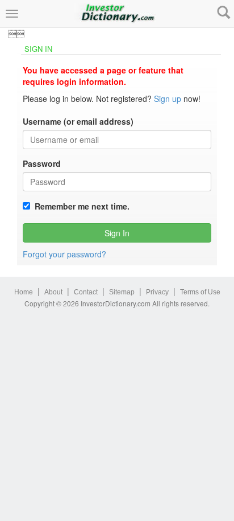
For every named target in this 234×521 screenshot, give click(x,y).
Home (23, 292)
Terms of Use (200, 292)
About (53, 292)
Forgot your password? (64, 254)
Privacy (157, 292)
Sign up (167, 98)
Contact (86, 292)
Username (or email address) (78, 121)
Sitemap (122, 292)
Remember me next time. (79, 206)
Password (42, 163)
